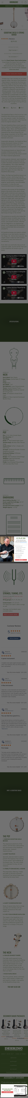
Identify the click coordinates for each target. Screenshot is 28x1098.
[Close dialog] (27, 537)
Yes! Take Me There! (7, 1092)
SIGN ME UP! (21, 559)
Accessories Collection (23, 542)
